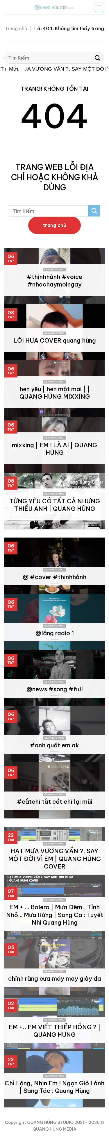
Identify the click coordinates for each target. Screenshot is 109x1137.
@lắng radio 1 (54, 633)
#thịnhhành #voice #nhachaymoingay (54, 280)
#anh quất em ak (54, 745)
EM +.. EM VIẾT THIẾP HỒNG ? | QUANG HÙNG (55, 1030)
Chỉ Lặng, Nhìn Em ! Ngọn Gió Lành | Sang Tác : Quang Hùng (54, 1086)
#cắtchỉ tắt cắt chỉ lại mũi (54, 801)
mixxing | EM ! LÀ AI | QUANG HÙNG (54, 448)
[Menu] (99, 7)
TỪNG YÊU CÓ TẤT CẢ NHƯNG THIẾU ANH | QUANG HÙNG (54, 504)
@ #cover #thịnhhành (54, 577)
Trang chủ (16, 28)
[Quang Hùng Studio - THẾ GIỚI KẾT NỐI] (55, 7)
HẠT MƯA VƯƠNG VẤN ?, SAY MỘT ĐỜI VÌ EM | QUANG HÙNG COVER (54, 858)
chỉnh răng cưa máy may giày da (54, 978)
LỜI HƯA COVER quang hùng (54, 340)
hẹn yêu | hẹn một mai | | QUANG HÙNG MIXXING (54, 392)
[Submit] (97, 58)
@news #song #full (54, 689)
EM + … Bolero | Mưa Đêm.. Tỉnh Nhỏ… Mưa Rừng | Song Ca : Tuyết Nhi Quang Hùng (54, 914)
